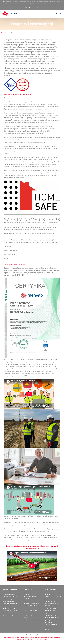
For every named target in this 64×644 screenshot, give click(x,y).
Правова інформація (9, 637)
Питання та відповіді (42, 639)
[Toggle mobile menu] (61, 13)
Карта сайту (18, 637)
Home (2, 33)
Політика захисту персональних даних (30, 637)
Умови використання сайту (23, 639)
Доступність (33, 639)
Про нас (7, 33)
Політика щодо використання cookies (50, 637)
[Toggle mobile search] (57, 13)
